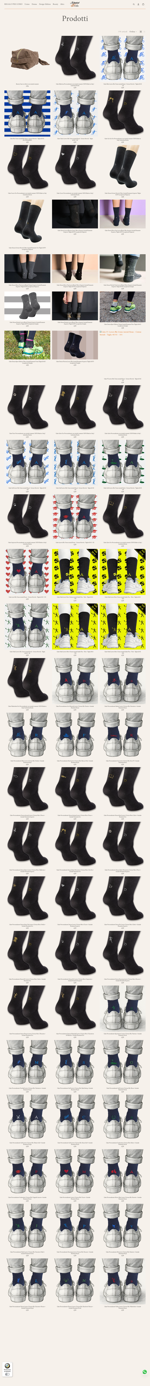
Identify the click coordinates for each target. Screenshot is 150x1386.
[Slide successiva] (47, 58)
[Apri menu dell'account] (138, 4)
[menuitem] (62, 4)
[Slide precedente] (7, 58)
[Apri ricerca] (133, 4)
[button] (133, 31)
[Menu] (11, 1363)
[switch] (7, 1374)
